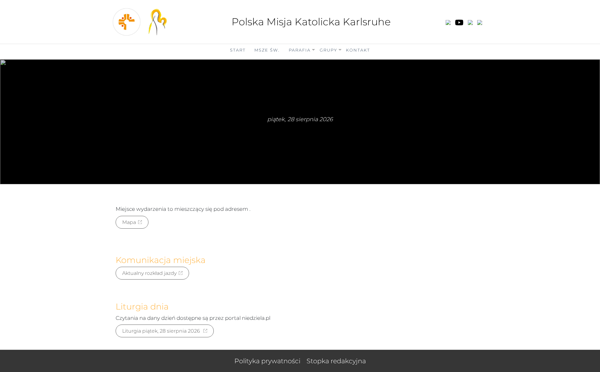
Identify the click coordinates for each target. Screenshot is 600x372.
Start (238, 49)
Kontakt (358, 49)
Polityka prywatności (267, 361)
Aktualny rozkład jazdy (149, 273)
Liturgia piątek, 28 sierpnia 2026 (161, 331)
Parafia (300, 49)
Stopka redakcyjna (336, 361)
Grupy (328, 49)
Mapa (129, 222)
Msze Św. (267, 49)
